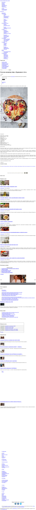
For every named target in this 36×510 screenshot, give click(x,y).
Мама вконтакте (4, 5)
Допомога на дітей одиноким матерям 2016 (8, 314)
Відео (3, 50)
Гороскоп (5, 57)
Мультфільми (6, 52)
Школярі (5, 32)
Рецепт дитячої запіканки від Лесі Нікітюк (8, 368)
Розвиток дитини (6, 35)
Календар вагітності (7, 25)
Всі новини (4, 2)
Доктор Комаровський (7, 51)
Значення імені (4, 65)
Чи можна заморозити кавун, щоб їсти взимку (9, 295)
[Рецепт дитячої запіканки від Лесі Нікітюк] (2, 366)
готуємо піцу (33, 166)
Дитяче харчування (5, 66)
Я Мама (5, 14)
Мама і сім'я (4, 13)
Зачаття (3, 463)
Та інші (3, 491)
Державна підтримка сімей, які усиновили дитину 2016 (10, 312)
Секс (4, 21)
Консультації (6, 54)
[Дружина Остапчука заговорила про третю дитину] (2, 338)
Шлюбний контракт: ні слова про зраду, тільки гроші (10, 317)
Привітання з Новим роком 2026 (6, 301)
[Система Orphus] (18, 173)
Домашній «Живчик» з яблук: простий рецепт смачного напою (12, 197)
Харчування (4, 38)
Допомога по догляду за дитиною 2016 (8, 315)
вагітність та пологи (8, 506)
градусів (26, 166)
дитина (10, 166)
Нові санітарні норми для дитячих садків (8, 313)
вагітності (22, 506)
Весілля (5, 20)
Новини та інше (4, 53)
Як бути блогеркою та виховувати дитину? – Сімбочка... (11, 346)
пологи (12, 166)
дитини (16, 506)
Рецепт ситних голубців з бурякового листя (8, 186)
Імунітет (5, 46)
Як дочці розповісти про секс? (6, 270)
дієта (14, 166)
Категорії (1, 274)
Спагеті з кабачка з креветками (6, 221)
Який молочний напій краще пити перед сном (9, 244)
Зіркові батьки (6, 55)
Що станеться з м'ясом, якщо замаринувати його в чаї (10, 293)
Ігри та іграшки (6, 36)
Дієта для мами (6, 40)
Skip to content (8, 0)
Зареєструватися (4, 9)
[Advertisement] (7, 387)
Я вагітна (5, 24)
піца (29, 166)
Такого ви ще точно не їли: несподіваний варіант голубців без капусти (13, 232)
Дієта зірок (5, 41)
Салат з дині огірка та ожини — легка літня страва (9, 298)
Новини (3, 493)
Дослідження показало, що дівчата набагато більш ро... (11, 401)
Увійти (3, 8)
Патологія (5, 49)
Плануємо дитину (5, 454)
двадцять (23, 166)
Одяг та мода (6, 56)
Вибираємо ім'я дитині (7, 33)
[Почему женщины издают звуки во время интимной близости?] (18, 279)
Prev (2, 371)
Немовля (5, 30)
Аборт (5, 19)
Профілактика (6, 47)
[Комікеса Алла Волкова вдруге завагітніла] (2, 359)
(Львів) (17, 329)
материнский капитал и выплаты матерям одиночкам (10, 268)
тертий (18, 166)
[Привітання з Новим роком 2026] (2, 305)
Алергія (5, 43)
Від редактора (6, 58)
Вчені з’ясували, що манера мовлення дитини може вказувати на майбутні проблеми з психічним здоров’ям (18, 297)
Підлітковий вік (4, 472)
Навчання (5, 37)
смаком (28, 166)
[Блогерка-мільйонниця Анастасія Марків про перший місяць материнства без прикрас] (2, 352)
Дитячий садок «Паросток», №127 (10, 329)
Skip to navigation (2, 0)
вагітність (8, 166)
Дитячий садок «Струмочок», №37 (10, 330)
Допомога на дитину (5, 63)
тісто (31, 166)
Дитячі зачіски (4, 68)
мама (2, 166)
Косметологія (4, 459)
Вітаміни (5, 45)
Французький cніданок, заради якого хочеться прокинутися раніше (12, 292)
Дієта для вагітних (6, 39)
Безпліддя (5, 28)
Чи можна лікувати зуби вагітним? (7, 272)
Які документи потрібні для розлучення (8, 316)
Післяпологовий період (5, 466)
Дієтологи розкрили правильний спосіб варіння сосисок (11, 209)
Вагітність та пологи (5, 23)
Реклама (3, 3)
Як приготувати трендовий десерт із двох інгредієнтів (10, 299)
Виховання (3, 474)
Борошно (16, 166)
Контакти (3, 4)
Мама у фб (3, 6)
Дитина (3, 29)
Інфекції (5, 44)
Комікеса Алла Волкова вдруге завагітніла (8, 360)
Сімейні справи (4, 451)
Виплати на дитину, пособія (5, 271)
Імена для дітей (4, 62)
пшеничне (21, 166)
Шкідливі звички (6, 48)
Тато (4, 15)
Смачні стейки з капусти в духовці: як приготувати (9, 294)
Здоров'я (5, 22)
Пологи (5, 27)
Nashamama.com (15, 508)
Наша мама (2, 11)
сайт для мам (4, 166)
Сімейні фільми (6, 17)
